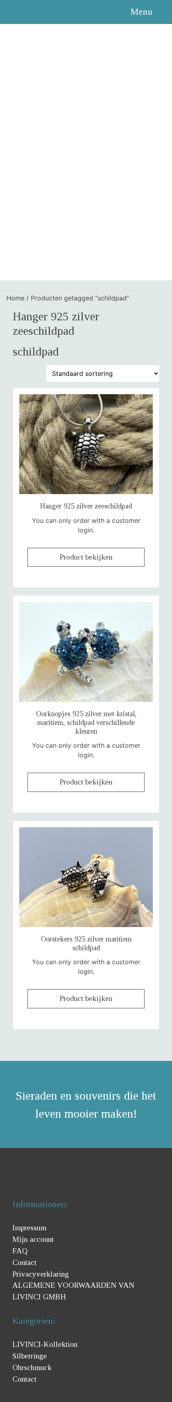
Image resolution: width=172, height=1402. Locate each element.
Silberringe (29, 1356)
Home (15, 298)
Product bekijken (86, 557)
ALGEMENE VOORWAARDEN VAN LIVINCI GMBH (73, 1291)
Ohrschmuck (32, 1367)
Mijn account (33, 1239)
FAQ (20, 1251)
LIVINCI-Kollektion (45, 1344)
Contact (24, 1262)
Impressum (29, 1227)
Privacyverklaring (40, 1274)
